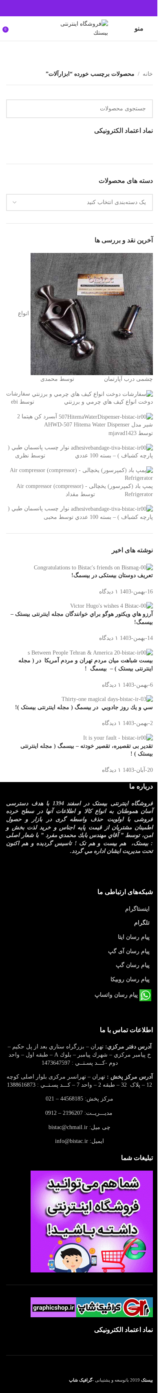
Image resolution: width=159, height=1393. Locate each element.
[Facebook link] (99, 8)
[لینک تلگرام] (60, 8)
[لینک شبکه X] (89, 8)
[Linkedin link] (70, 8)
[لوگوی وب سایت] (79, 28)
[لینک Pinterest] (79, 8)
